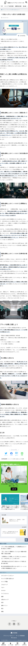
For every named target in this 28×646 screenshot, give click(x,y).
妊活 (2, 602)
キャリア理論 (4, 581)
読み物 (24, 6)
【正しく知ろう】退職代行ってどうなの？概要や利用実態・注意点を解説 (13, 552)
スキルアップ (4, 584)
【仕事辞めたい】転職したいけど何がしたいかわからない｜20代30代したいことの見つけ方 (13, 557)
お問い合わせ (24, 644)
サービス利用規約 (20, 635)
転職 (23, 459)
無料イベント (4, 605)
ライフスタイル (5, 593)
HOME (14, 633)
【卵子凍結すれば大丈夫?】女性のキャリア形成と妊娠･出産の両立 (13, 562)
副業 (2, 596)
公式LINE (14, 489)
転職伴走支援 (18, 6)
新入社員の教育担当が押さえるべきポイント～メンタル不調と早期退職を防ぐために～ (13, 567)
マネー (2, 587)
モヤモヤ (3, 590)
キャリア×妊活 (10, 644)
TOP (2, 6)
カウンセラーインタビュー (7, 575)
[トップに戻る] (2, 639)
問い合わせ (14, 637)
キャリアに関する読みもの (14, 459)
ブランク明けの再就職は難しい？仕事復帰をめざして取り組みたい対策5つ (13, 547)
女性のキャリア (5, 599)
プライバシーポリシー (9, 635)
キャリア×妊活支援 (8, 6)
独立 (2, 608)
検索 (26, 540)
